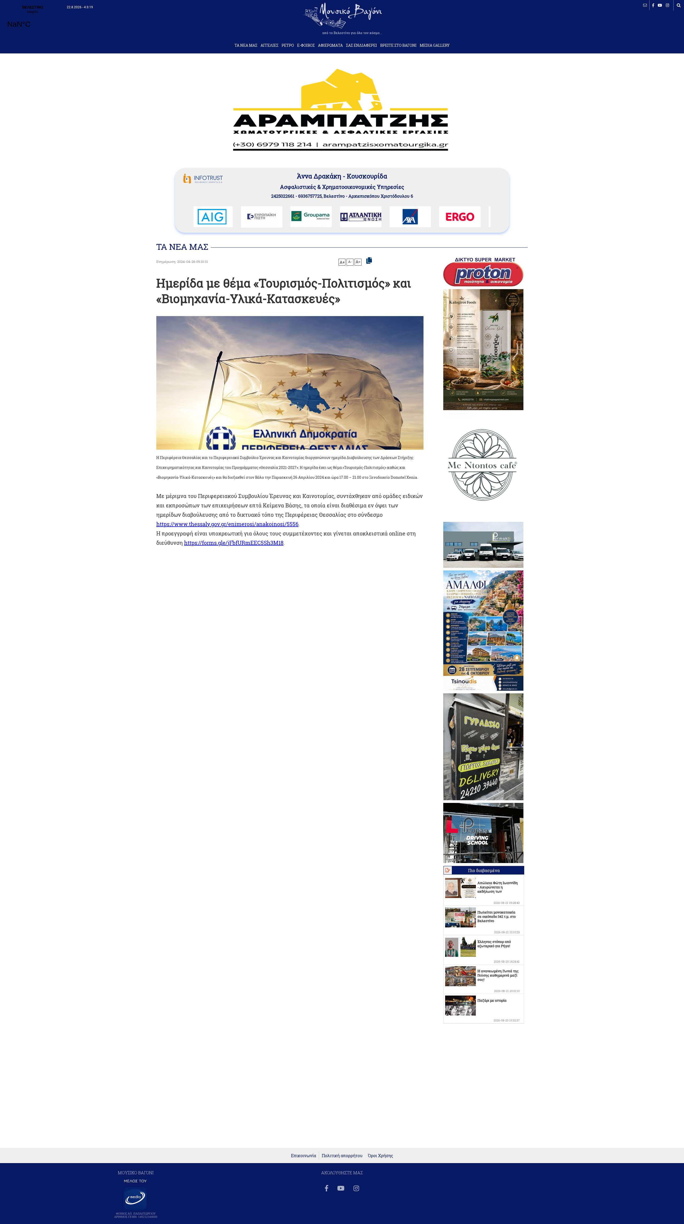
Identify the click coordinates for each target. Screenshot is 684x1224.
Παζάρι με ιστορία (492, 1000)
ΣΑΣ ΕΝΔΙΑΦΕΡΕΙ (361, 45)
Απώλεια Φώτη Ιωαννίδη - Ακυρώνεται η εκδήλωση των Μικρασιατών (497, 889)
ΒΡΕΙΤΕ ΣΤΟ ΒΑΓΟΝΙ (398, 45)
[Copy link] (369, 261)
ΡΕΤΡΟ (288, 45)
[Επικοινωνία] (645, 5)
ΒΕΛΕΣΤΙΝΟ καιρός (33, 20)
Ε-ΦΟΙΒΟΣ (306, 45)
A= (358, 261)
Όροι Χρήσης (380, 1155)
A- (350, 261)
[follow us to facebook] (653, 5)
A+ (342, 262)
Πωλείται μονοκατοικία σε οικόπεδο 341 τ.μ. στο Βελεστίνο (496, 916)
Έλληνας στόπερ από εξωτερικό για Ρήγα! (494, 943)
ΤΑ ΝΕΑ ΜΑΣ (246, 45)
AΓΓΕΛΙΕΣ (269, 45)
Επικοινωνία (303, 1155)
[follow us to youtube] (659, 5)
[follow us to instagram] (667, 5)
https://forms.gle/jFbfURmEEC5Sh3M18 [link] (233, 542)
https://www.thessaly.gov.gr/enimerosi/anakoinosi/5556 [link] (227, 523)
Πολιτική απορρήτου (342, 1155)
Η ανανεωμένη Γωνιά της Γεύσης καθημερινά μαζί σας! (498, 975)
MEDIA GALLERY (435, 45)
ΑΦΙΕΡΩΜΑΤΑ (330, 45)
